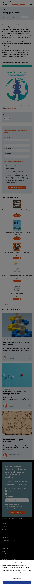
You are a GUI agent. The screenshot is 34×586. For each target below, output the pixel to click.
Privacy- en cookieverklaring (9, 574)
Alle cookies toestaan (17, 582)
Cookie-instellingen (17, 578)
